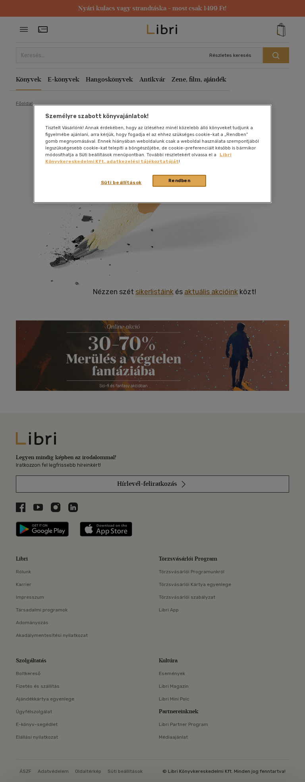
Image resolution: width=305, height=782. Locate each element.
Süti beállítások (121, 182)
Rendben (179, 180)
